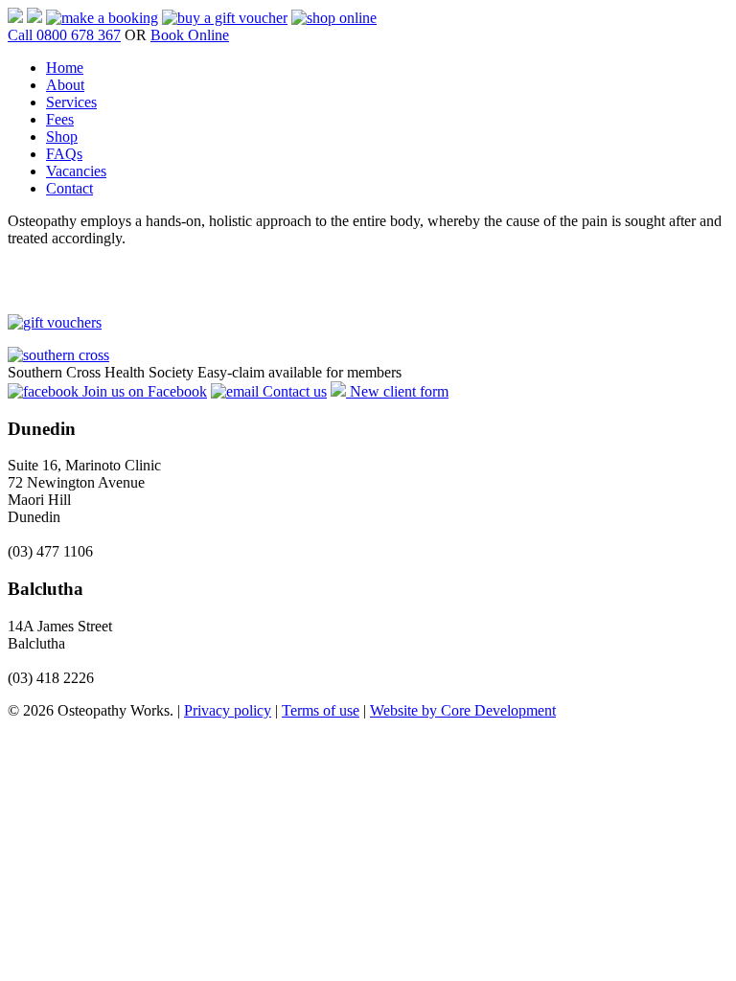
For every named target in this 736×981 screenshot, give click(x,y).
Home (64, 67)
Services (71, 102)
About (65, 85)
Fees (60, 119)
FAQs (64, 154)
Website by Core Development (463, 710)
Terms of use (320, 710)
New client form (397, 391)
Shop (62, 136)
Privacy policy (227, 710)
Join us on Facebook (143, 391)
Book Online (189, 35)
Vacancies (76, 171)
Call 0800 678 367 (64, 35)
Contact (69, 188)
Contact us (293, 391)
